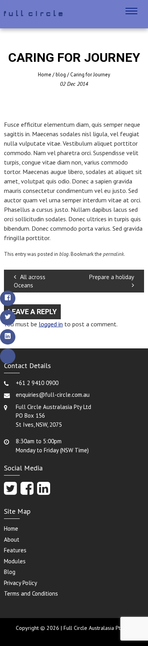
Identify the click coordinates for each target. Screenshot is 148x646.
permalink (113, 254)
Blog (9, 572)
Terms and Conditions (31, 593)
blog (61, 74)
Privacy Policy (20, 583)
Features (15, 550)
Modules (15, 561)
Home (44, 74)
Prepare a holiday (111, 277)
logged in (51, 324)
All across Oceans (29, 281)
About (11, 539)
